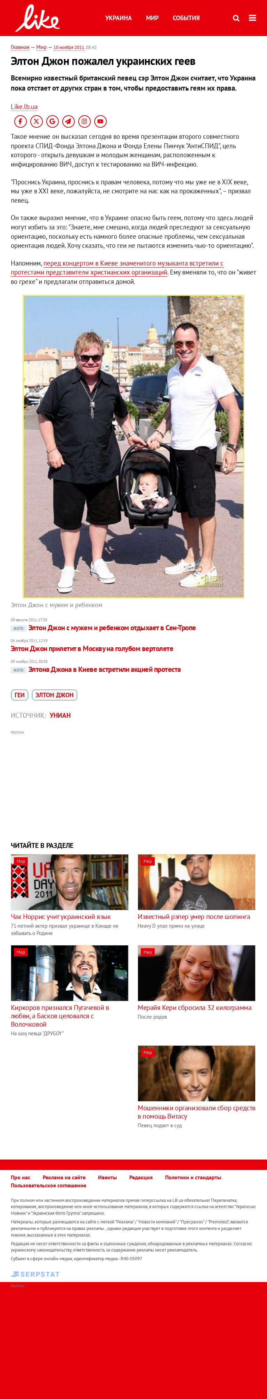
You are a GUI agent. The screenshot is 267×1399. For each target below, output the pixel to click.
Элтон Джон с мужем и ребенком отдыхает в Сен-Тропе (105, 627)
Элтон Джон (54, 695)
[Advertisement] (134, 785)
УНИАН (60, 715)
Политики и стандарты (193, 1177)
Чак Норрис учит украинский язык (61, 916)
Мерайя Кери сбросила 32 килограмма (194, 1007)
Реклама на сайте (64, 1177)
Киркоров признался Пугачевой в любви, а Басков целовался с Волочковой (60, 1016)
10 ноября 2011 (69, 47)
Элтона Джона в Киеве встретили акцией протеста (97, 669)
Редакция (141, 1177)
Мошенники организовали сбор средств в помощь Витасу (197, 1112)
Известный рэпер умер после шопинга (194, 916)
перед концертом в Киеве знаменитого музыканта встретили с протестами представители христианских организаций (117, 268)
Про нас (20, 1177)
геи (20, 695)
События (186, 18)
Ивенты (107, 1177)
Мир (152, 18)
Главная (20, 46)
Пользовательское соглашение (48, 1185)
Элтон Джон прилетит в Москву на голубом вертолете (92, 648)
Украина (118, 18)
